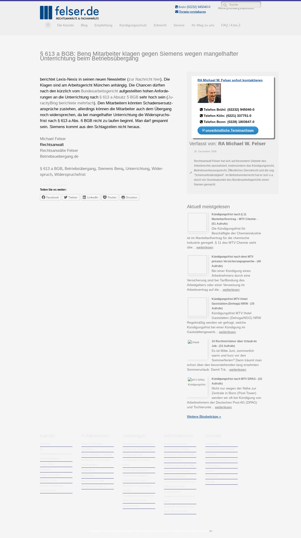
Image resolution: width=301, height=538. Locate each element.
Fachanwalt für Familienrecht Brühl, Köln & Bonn (179, 496)
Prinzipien (45, 469)
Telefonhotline (213, 443)
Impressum (211, 476)
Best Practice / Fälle (92, 480)
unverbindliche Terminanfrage (230, 130)
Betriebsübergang (80, 168)
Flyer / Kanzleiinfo (50, 474)
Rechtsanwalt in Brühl (176, 449)
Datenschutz (212, 465)
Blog (84, 25)
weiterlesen (204, 247)
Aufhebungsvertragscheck (138, 449)
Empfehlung (103, 25)
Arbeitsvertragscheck (135, 470)
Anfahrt (209, 470)
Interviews (87, 449)
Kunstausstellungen (175, 476)
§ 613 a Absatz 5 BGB (118, 97)
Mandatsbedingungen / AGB (221, 460)
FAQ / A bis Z (231, 25)
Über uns (45, 443)
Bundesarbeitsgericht (99, 91)
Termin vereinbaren (192, 11)
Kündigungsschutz (133, 25)
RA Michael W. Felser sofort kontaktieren (230, 80)
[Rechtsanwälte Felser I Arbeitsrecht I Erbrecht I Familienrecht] (69, 18)
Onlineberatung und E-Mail (179, 465)
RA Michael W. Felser (242, 143)
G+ (211, 531)
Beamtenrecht (131, 505)
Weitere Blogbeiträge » (204, 416)
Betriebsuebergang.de (59, 156)
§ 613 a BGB (51, 168)
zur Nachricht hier (144, 79)
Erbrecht (160, 25)
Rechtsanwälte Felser (59, 150)
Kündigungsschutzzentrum (138, 443)
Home (47, 25)
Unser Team (47, 464)
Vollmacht (210, 454)
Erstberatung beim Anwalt (219, 449)
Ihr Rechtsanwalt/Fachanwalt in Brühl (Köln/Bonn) (56, 454)
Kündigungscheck (133, 454)
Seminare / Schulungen (177, 470)
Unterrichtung (137, 168)
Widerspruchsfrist (70, 174)
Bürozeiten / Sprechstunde (179, 454)
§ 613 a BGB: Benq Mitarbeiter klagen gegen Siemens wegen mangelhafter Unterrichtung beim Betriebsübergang (139, 56)
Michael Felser (53, 139)
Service (179, 25)
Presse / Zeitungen (92, 443)
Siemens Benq (110, 168)
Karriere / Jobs (48, 480)
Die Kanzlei (65, 25)
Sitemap (209, 481)
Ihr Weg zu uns (203, 25)
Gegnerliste (88, 475)
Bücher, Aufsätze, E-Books (96, 454)
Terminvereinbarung (175, 443)
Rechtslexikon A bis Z (93, 486)
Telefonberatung (173, 460)
